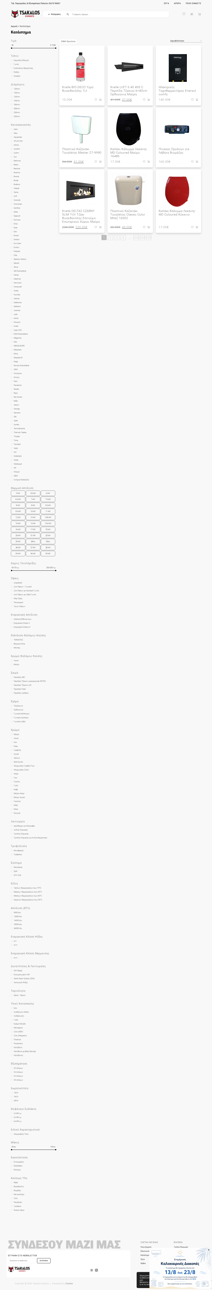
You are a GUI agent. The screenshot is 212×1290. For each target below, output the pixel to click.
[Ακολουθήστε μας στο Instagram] (96, 1270)
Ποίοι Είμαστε (146, 1247)
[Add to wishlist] (95, 99)
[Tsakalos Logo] (25, 14)
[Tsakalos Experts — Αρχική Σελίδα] (19, 1269)
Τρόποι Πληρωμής (181, 1247)
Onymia (69, 1283)
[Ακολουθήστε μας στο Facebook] (92, 1270)
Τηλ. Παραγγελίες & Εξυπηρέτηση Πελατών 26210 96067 (35, 3)
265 (148, 237)
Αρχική (14, 26)
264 (142, 237)
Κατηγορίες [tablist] (55, 14)
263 (136, 237)
